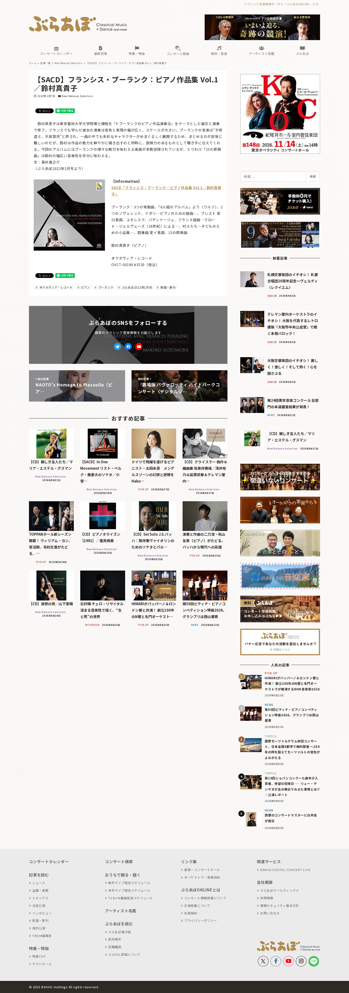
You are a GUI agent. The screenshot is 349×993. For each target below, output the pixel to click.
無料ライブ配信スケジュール (129, 883)
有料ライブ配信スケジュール (129, 890)
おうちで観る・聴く (123, 875)
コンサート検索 (119, 861)
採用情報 (266, 898)
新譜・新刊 (168, 287)
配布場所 (114, 939)
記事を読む (39, 875)
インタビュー (42, 913)
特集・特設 (39, 948)
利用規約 (190, 913)
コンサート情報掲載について (205, 898)
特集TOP (39, 956)
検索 (313, 176)
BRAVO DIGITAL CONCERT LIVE (285, 869)
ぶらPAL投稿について (124, 954)
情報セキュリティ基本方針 (279, 905)
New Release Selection (77, 96)
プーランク (105, 287)
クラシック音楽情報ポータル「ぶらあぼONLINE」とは (281, 4)
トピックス (40, 898)
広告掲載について (197, 905)
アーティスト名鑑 (120, 910)
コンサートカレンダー (49, 861)
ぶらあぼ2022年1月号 (136, 287)
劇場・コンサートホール (202, 869)
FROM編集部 (42, 935)
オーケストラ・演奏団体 (202, 877)
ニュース (38, 883)
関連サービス (269, 861)
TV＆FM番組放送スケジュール (130, 898)
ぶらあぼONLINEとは (200, 890)
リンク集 (189, 861)
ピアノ (85, 287)
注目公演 (38, 905)
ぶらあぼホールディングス (279, 890)
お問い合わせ (270, 913)
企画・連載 (40, 890)
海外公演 (38, 928)
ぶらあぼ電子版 (119, 932)
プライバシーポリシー (200, 920)
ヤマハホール (42, 964)
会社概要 (265, 882)
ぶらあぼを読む (119, 924)
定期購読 (114, 947)
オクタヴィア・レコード (55, 287)
